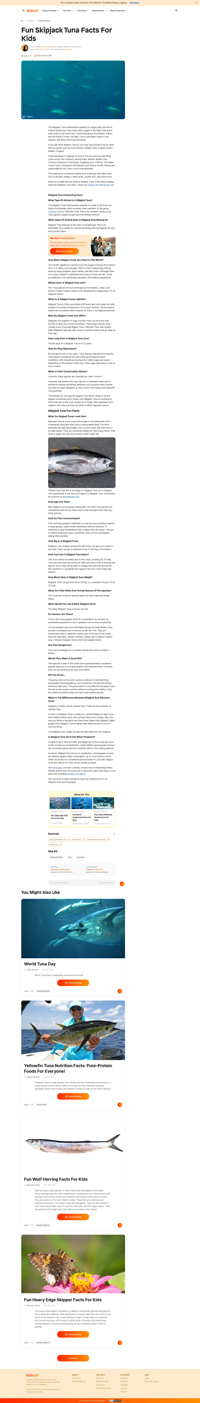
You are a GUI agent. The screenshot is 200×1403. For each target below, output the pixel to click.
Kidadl (22, 21)
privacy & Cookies (152, 1381)
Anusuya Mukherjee (48, 47)
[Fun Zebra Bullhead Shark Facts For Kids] (103, 803)
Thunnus (52, 211)
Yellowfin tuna (41, 1082)
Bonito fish (109, 185)
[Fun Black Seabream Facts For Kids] (81, 803)
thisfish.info (76, 840)
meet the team (102, 1381)
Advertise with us (79, 1381)
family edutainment (103, 1388)
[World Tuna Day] (73, 928)
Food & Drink (41, 1105)
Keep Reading (75, 983)
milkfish (81, 774)
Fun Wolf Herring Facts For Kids (56, 1179)
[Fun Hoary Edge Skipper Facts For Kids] (73, 1263)
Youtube (123, 1392)
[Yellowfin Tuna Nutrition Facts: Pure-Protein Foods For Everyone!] (73, 1030)
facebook (124, 1378)
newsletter (100, 1385)
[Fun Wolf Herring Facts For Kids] (73, 1143)
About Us (99, 1378)
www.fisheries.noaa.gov (97, 840)
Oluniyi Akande (33, 1077)
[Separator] (122, 883)
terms (147, 1378)
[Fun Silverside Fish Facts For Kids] (60, 803)
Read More (134, 3)
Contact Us (76, 1378)
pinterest (123, 1381)
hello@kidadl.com (70, 496)
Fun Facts (67, 10)
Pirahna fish (93, 185)
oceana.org (53, 844)
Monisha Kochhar (43, 49)
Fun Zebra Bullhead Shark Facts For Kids (103, 817)
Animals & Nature (57, 811)
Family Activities (49, 10)
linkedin (123, 1388)
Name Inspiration (117, 10)
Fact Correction (108, 883)
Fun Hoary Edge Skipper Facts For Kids (63, 1299)
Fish (69, 857)
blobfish (71, 774)
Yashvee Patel (67, 49)
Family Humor (98, 10)
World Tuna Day (40, 963)
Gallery (29, 116)
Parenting (81, 10)
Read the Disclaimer (61, 883)
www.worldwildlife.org (57, 840)
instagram (124, 1385)
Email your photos (64, 251)
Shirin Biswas (32, 970)
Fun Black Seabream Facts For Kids (82, 817)
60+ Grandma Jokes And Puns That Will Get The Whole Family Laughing (94, 3)
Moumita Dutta (33, 1185)
